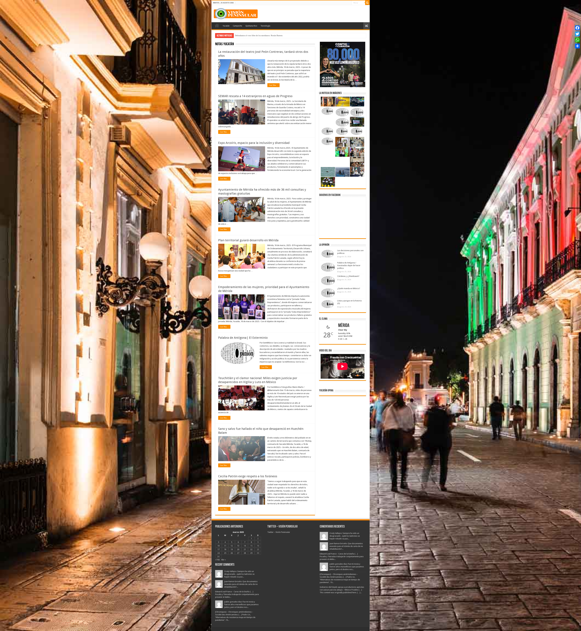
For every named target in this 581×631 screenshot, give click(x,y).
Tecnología (265, 26)
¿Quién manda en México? (348, 288)
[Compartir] (577, 46)
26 (232, 553)
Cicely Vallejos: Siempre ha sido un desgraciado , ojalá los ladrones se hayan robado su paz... (239, 574)
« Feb (217, 560)
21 (245, 549)
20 (238, 549)
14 (245, 546)
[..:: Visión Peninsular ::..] (236, 13)
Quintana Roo (251, 26)
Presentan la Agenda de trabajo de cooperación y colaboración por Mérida (265, 35)
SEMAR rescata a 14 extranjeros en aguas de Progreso (255, 96)
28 (245, 553)
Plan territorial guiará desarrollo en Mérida (248, 240)
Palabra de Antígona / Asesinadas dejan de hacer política (348, 265)
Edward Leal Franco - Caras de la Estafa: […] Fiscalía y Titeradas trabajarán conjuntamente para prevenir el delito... (237, 594)
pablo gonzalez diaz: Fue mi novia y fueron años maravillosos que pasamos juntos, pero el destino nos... (241, 604)
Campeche (237, 26)
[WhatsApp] (577, 40)
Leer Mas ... (273, 85)
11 (225, 546)
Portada (217, 25)
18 (225, 549)
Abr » (223, 560)
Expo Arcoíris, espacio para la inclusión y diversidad (254, 143)
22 (251, 549)
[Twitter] (577, 34)
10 (218, 546)
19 (232, 549)
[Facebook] (577, 28)
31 (218, 557)
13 (238, 546)
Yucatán (226, 26)
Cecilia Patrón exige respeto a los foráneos (247, 476)
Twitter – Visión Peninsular (282, 526)
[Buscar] (367, 2)
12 (232, 546)
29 (251, 553)
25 (225, 553)
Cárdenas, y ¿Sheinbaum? (348, 276)
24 (218, 553)
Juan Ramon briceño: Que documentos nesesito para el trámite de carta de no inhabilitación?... (241, 584)
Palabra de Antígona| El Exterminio (243, 337)
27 (238, 553)
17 (218, 549)
